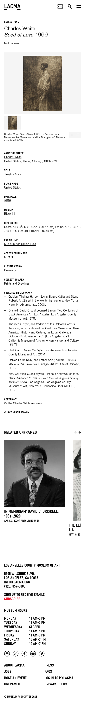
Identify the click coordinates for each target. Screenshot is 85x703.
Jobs (7, 672)
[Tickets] (60, 7)
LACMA (12, 7)
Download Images (18, 412)
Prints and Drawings (17, 283)
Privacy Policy (56, 685)
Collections (11, 22)
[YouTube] (33, 654)
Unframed (12, 685)
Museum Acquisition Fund (20, 244)
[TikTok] (16, 654)
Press (49, 666)
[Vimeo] (42, 654)
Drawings (10, 270)
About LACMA (14, 666)
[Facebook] (24, 654)
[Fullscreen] (78, 135)
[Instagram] (7, 654)
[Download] (72, 135)
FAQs (48, 672)
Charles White (12, 157)
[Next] (79, 433)
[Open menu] (78, 7)
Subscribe (12, 600)
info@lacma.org (17, 583)
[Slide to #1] (12, 123)
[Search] (69, 7)
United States (12, 187)
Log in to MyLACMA (59, 679)
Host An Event (15, 679)
